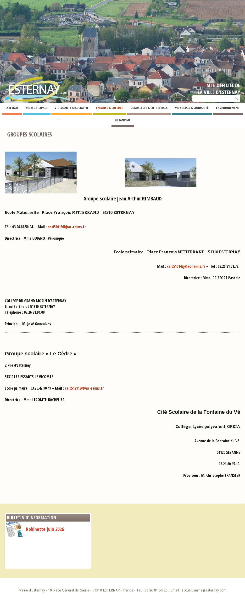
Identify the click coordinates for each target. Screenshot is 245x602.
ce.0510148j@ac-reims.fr (186, 266)
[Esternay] (37, 85)
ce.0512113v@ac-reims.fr (84, 388)
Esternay (6, 121)
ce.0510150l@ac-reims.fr (67, 226)
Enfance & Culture (25, 121)
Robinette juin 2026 (45, 529)
